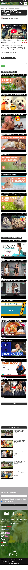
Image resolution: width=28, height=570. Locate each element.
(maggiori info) (22, 499)
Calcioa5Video (14, 526)
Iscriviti (4, 501)
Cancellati (11, 501)
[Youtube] (25, 0)
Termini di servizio (11, 561)
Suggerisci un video (9, 0)
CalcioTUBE (14, 530)
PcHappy (14, 542)
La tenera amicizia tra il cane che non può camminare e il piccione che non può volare (19, 473)
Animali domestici (12, 6)
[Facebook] (26, 0)
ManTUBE (14, 545)
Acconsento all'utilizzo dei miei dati (14, 499)
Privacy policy (23, 559)
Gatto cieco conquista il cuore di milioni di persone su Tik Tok (19, 441)
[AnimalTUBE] (5, 3)
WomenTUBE (14, 533)
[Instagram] (23, 0)
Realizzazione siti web (14, 563)
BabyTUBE (14, 536)
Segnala (25, 42)
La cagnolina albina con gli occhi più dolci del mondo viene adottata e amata (20, 452)
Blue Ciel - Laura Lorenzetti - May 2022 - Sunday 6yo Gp (20, 462)
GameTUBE (14, 539)
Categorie (5, 6)
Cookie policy (4, 561)
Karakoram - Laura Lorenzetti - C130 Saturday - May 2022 (19, 430)
